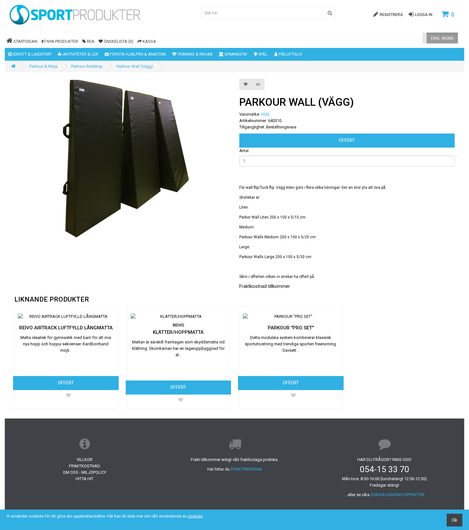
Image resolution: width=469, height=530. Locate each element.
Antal (244, 151)
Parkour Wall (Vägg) (134, 66)
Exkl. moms (442, 38)
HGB (265, 114)
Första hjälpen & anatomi (137, 54)
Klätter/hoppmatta (178, 332)
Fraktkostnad (84, 466)
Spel (262, 54)
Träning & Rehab (194, 54)
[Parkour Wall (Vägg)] (122, 160)
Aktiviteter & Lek (80, 54)
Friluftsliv (290, 54)
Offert (347, 140)
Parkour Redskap (87, 66)
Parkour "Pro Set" (291, 328)
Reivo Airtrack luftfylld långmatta (66, 328)
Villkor (85, 459)
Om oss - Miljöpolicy (84, 472)
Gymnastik (235, 54)
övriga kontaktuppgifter (397, 494)
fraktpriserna (246, 469)
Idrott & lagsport (32, 54)
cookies (195, 516)
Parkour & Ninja (43, 66)
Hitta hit (84, 478)
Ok (454, 520)
